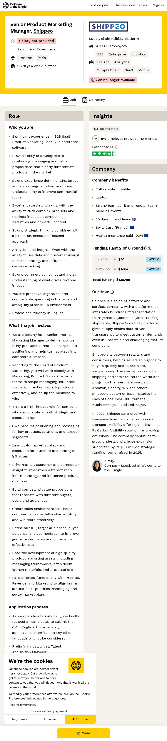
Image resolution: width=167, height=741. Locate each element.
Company (97, 100)
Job (73, 100)
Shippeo (43, 31)
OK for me (80, 719)
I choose (50, 719)
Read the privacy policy (22, 704)
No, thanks (19, 719)
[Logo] (15, 5)
